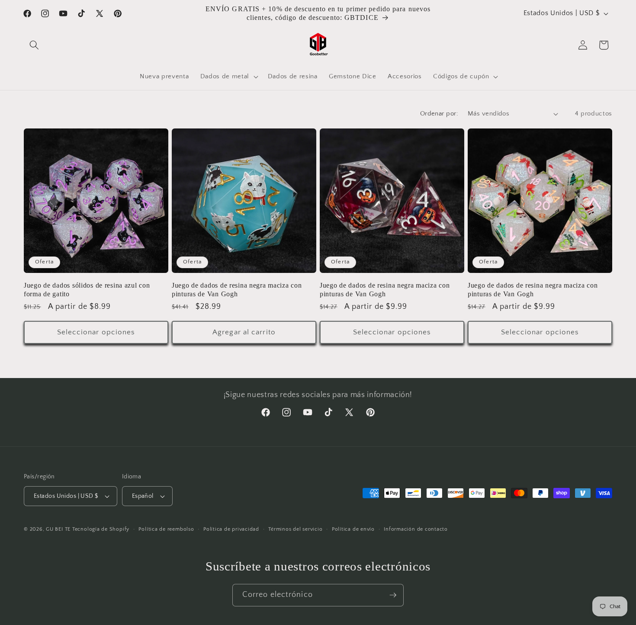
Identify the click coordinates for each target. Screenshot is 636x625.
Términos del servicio (295, 529)
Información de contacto (416, 529)
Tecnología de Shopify (100, 529)
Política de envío (353, 529)
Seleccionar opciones (96, 332)
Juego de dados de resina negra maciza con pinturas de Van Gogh (237, 290)
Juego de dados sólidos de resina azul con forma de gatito (87, 290)
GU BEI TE (58, 529)
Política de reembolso (166, 529)
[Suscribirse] (392, 595)
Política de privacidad (231, 529)
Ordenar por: (439, 113)
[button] (34, 45)
